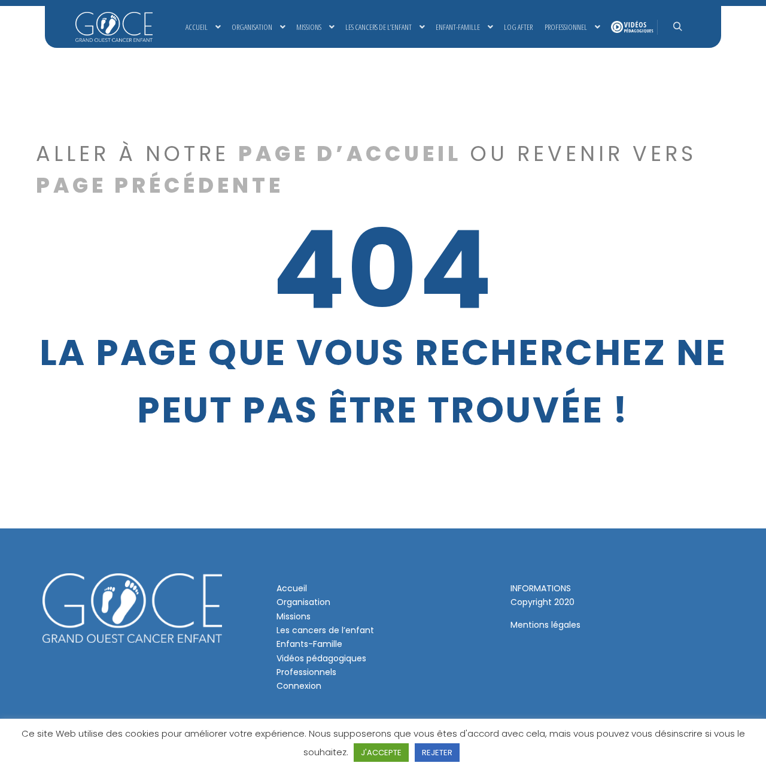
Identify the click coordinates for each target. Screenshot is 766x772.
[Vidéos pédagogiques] (631, 27)
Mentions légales (545, 625)
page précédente (160, 185)
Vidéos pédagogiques (321, 658)
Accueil (291, 588)
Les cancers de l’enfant (325, 630)
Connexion (298, 686)
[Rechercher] (677, 27)
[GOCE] (114, 27)
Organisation (303, 602)
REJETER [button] (437, 752)
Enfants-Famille (309, 644)
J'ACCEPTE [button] (381, 752)
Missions (293, 616)
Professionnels (306, 672)
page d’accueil (349, 153)
